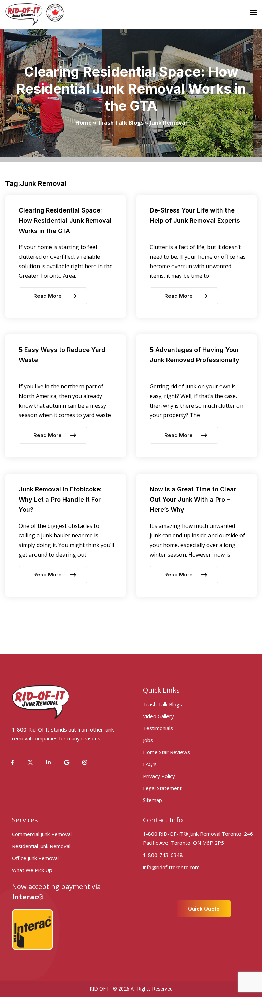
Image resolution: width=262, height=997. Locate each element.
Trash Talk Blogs (121, 122)
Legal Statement (162, 787)
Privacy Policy (159, 776)
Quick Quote (204, 908)
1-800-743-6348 (163, 854)
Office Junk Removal (35, 858)
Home (83, 122)
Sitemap (152, 799)
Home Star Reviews (166, 752)
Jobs (148, 740)
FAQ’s (150, 764)
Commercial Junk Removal (42, 834)
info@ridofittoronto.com (171, 867)
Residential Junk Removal (41, 846)
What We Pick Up (32, 869)
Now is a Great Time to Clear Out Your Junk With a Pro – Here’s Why (193, 499)
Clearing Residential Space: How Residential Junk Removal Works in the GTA (65, 220)
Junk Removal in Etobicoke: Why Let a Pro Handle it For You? (60, 499)
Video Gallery (158, 716)
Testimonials (158, 728)
